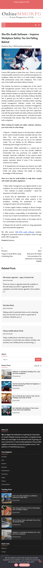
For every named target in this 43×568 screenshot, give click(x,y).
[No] (40, 561)
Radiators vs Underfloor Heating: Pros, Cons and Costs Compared (26, 372)
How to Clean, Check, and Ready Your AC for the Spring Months (26, 521)
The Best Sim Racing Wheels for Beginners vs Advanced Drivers (26, 384)
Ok (16, 565)
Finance (4, 481)
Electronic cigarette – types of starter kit (18, 277)
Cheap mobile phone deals (13, 331)
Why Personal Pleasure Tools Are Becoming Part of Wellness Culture (26, 509)
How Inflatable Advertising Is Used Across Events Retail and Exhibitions (25, 409)
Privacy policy (24, 565)
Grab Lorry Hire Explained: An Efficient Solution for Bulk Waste (24, 496)
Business (11, 240)
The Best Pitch (8, 305)
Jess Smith (17, 388)
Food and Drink (6, 484)
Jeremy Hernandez (25, 46)
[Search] (39, 25)
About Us (4, 548)
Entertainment (5, 470)
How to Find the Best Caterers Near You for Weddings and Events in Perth (26, 397)
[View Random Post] (35, 25)
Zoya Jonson (17, 376)
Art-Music (4, 456)
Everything (4, 474)
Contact (4, 551)
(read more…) (20, 447)
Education (4, 467)
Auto (3, 460)
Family (3, 477)
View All (36, 366)
